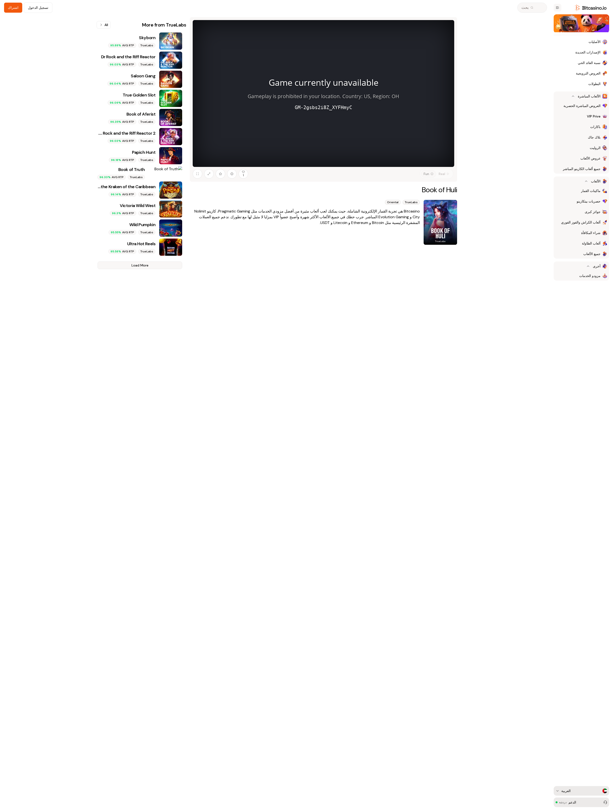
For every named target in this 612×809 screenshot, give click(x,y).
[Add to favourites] (220, 174)
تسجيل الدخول (38, 7)
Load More (139, 265)
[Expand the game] (209, 174)
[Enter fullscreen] (197, 174)
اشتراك (13, 7)
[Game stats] (232, 174)
